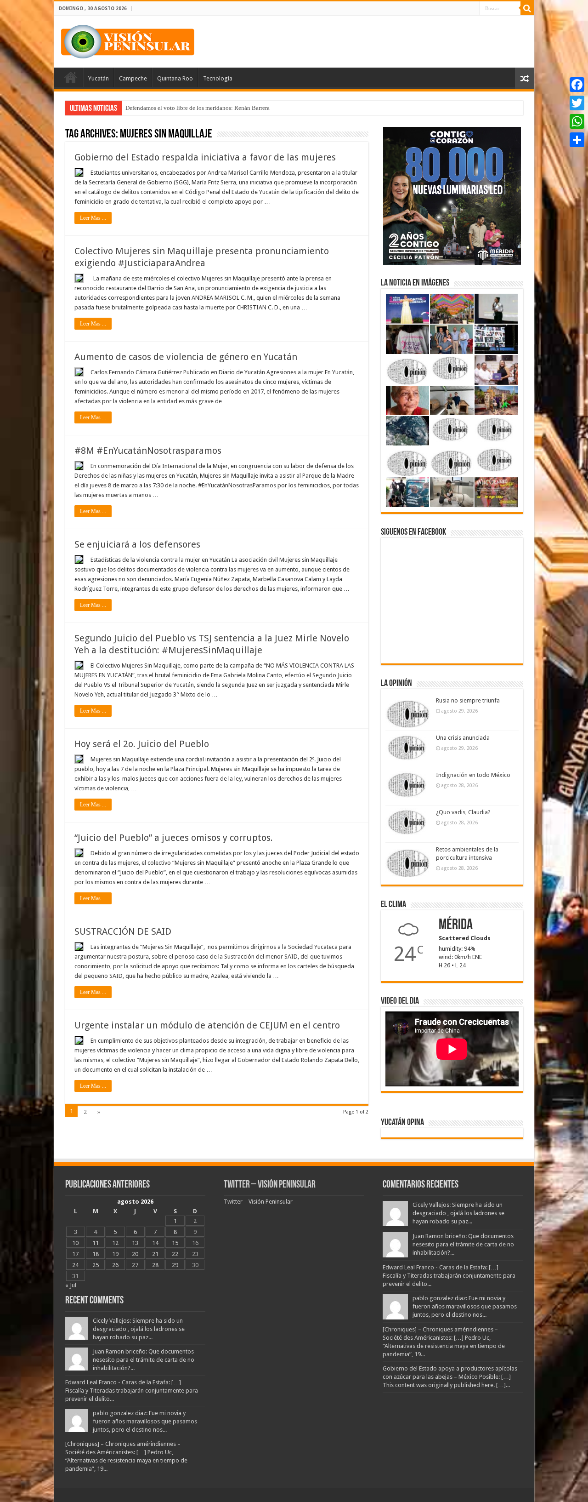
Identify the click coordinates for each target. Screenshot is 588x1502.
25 (95, 1265)
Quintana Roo (175, 78)
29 (175, 1265)
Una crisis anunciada (463, 737)
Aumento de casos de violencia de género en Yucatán (185, 356)
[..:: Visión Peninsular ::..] (127, 40)
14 (155, 1242)
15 (175, 1242)
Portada (71, 77)
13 (135, 1242)
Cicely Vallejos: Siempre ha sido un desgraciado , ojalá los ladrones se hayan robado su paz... (139, 1329)
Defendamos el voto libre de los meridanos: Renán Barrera (197, 107)
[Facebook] (577, 84)
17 (75, 1254)
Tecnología (217, 78)
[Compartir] (577, 140)
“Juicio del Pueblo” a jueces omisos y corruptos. (173, 837)
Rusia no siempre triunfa (468, 700)
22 (175, 1254)
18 (95, 1254)
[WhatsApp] (577, 121)
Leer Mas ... (93, 218)
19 (115, 1254)
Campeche (133, 78)
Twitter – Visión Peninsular (270, 1185)
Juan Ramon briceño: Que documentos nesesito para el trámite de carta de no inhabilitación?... (143, 1359)
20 (135, 1254)
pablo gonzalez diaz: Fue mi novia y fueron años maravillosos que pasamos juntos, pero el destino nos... (145, 1421)
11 (95, 1242)
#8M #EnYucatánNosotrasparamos (147, 450)
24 (75, 1265)
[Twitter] (577, 103)
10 (75, 1242)
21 (155, 1254)
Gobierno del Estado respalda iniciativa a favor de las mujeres (205, 157)
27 (135, 1265)
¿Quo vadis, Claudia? (463, 812)
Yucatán (98, 78)
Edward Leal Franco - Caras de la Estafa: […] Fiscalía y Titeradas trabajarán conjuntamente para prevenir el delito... (131, 1390)
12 (115, 1242)
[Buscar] (527, 8)
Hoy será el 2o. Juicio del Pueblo (141, 743)
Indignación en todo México (473, 774)
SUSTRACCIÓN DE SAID (122, 931)
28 (155, 1265)
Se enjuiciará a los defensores (137, 544)
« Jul (70, 1285)
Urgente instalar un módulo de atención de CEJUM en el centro (207, 1025)
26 (115, 1265)
